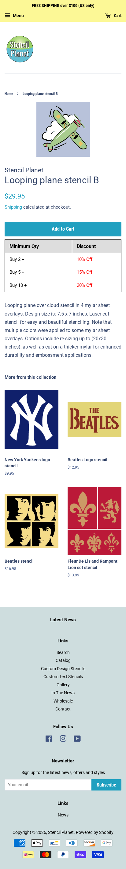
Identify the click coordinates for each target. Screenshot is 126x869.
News (63, 814)
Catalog (63, 660)
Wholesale (63, 701)
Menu (18, 15)
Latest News (63, 620)
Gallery (63, 684)
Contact (63, 709)
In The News (63, 692)
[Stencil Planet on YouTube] (77, 739)
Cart (117, 15)
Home (9, 94)
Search (63, 652)
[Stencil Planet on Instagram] (63, 739)
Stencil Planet (61, 832)
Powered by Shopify (94, 832)
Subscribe (106, 785)
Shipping (13, 207)
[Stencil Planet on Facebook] (48, 739)
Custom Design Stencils (63, 668)
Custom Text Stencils (63, 676)
